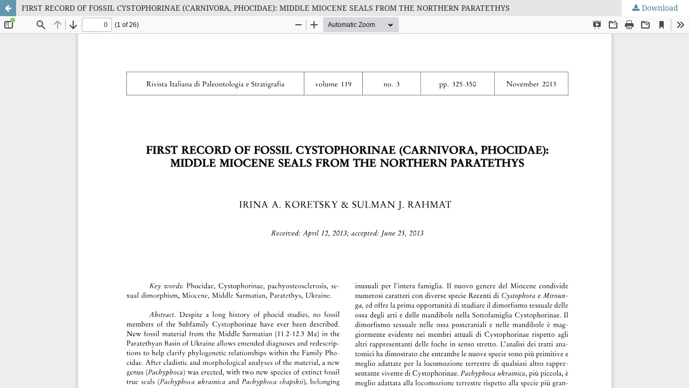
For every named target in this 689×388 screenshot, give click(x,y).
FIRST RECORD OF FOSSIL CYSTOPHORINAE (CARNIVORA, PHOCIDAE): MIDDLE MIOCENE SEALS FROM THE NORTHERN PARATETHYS (266, 8)
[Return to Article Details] (8, 8)
